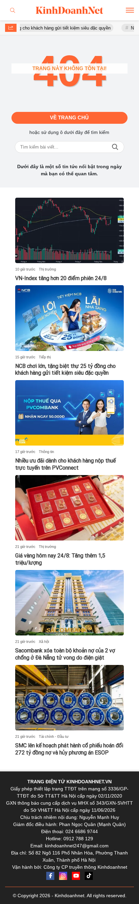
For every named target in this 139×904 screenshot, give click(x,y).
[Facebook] (50, 876)
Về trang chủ (69, 117)
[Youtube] (76, 876)
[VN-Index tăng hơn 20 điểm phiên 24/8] (69, 230)
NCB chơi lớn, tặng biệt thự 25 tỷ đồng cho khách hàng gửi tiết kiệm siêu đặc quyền (65, 369)
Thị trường (47, 269)
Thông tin (46, 452)
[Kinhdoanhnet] (69, 10)
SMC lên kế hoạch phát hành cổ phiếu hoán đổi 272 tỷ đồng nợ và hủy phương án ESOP (69, 749)
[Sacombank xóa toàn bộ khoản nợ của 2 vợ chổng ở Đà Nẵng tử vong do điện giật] (69, 602)
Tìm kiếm (115, 147)
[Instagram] (63, 876)
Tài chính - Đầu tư (53, 736)
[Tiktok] (89, 876)
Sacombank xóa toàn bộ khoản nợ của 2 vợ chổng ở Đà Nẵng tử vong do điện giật (65, 654)
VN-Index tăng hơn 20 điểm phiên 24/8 (61, 278)
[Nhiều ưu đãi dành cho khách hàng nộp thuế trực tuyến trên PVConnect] (69, 413)
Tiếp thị (45, 357)
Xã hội (44, 642)
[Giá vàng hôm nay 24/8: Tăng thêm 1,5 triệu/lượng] (69, 508)
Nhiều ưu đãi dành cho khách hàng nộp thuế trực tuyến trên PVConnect (65, 464)
